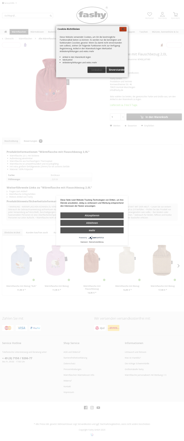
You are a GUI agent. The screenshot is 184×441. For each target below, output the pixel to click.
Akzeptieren (92, 215)
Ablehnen (92, 223)
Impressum (84, 242)
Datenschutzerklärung (96, 242)
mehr (92, 230)
